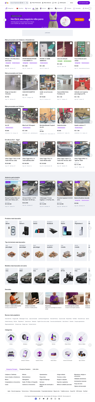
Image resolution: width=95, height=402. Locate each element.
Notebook (34, 321)
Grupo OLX (72, 391)
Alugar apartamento (9, 324)
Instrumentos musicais (80, 381)
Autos (51, 8)
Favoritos (21, 8)
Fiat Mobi (75, 318)
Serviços (42, 382)
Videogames (25, 379)
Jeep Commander (33, 318)
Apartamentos (43, 374)
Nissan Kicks (69, 318)
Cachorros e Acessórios (28, 384)
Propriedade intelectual (47, 391)
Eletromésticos (26, 377)
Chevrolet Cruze (81, 318)
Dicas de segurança (16, 391)
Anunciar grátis (84, 2)
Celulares (69, 8)
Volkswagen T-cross (23, 318)
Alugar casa (25, 324)
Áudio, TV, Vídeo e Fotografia (29, 382)
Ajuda (9, 391)
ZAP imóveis (79, 391)
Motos (6, 379)
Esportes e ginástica (62, 382)
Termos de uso (25, 391)
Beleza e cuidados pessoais (64, 384)
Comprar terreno (32, 324)
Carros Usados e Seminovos (12, 377)
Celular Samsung (9, 321)
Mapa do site (56, 391)
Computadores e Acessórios (12, 382)
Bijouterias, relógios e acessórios (80, 375)
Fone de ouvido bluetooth (55, 321)
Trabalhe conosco (65, 391)
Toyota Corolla (62, 318)
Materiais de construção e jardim (46, 385)
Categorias (10, 8)
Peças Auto (43, 377)
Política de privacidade (35, 391)
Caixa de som (28, 321)
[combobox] (19, 2)
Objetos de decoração (80, 386)
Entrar (71, 2)
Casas (6, 384)
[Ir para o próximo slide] (90, 55)
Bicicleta (71, 321)
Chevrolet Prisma (54, 318)
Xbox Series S (66, 321)
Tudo (36, 8)
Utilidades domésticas (80, 378)
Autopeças (59, 8)
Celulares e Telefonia (10, 374)
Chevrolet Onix (8, 318)
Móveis (86, 8)
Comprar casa (18, 324)
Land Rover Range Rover (43, 318)
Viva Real (85, 391)
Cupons (29, 8)
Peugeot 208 (15, 318)
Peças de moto (78, 383)
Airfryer (15, 321)
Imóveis (44, 8)
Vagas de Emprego (45, 379)
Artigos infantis (61, 374)
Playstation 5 (21, 321)
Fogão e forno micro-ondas (43, 321)
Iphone (87, 318)
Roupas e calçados (62, 379)
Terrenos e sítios (61, 377)
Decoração (78, 8)
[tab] (11, 369)
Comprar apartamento (79, 321)
